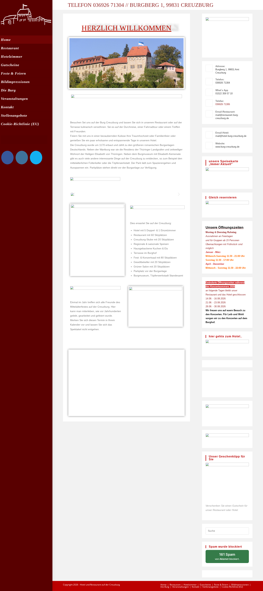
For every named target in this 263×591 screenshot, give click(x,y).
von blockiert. (227, 556)
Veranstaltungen (180, 586)
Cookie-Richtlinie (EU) (232, 586)
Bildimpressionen (240, 584)
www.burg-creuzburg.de (227, 146)
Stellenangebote (210, 586)
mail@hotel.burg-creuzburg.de (230, 136)
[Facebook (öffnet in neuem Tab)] (7, 157)
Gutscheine (205, 584)
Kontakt (195, 586)
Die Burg (164, 586)
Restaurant (175, 584)
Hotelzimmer (190, 584)
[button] (72, 63)
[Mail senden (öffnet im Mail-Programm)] (36, 157)
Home (163, 584)
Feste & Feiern (221, 584)
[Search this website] (227, 530)
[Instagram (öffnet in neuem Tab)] (22, 157)
